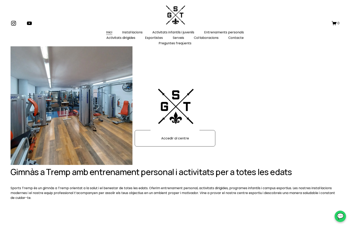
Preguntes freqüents (175, 43)
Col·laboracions (206, 37)
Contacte (236, 37)
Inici (109, 32)
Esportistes (154, 37)
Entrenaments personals (224, 32)
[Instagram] (14, 23)
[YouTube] (29, 23)
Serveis (178, 37)
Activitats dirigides (120, 37)
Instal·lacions (132, 32)
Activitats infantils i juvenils (173, 32)
